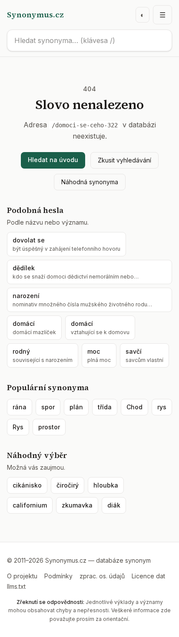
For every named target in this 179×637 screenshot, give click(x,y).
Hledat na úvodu (53, 159)
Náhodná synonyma (89, 182)
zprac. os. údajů (102, 576)
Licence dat (148, 576)
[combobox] (89, 40)
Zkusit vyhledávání (124, 160)
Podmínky (58, 576)
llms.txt (16, 586)
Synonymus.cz (35, 14)
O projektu (22, 576)
